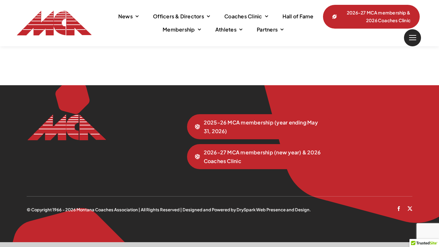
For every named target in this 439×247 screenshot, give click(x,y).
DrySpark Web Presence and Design (273, 209)
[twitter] (410, 208)
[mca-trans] (54, 13)
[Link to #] (412, 37)
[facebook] (398, 208)
